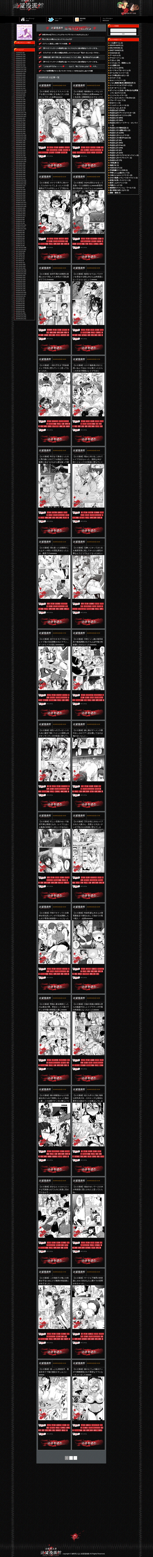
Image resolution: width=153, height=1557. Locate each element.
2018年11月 (19, 227)
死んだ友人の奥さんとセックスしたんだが (57, 39)
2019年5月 (19, 215)
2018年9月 (19, 230)
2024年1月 (19, 111)
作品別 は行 (114, 143)
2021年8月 (19, 165)
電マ (97, 974)
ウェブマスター (108, 19)
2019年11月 (19, 204)
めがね (93, 152)
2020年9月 (19, 186)
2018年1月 (19, 245)
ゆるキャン (114, 103)
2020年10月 (19, 184)
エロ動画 (96, 512)
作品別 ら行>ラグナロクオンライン (123, 155)
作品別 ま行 (114, 148)
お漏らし (94, 969)
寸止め (93, 1247)
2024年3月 (19, 107)
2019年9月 (19, 208)
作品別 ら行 (114, 153)
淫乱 (76, 974)
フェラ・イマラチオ (95, 150)
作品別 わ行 (114, 160)
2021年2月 (19, 176)
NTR (48, 603)
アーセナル (114, 55)
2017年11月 (19, 249)
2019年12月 (19, 202)
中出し (51, 244)
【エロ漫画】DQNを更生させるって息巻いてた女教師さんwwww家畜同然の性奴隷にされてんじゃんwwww (88, 185)
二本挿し (96, 244)
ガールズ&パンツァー (118, 73)
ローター (82, 517)
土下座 (92, 791)
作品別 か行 (114, 118)
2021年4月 (19, 172)
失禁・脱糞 (98, 791)
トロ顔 (60, 150)
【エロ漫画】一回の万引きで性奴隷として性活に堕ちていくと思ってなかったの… (54, 368)
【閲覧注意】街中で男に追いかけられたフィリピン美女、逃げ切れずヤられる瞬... (71, 57)
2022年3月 (19, 152)
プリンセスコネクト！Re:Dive (121, 98)
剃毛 (76, 426)
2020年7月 (19, 189)
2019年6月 (19, 214)
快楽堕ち (54, 1156)
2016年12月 (19, 270)
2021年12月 (19, 157)
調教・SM (62, 426)
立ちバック (55, 426)
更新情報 (83, 19)
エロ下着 (54, 512)
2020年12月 (19, 180)
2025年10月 (19, 71)
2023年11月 (19, 114)
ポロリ (42, 517)
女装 (82, 426)
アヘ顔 (56, 147)
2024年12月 (19, 90)
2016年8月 (19, 277)
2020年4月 (19, 195)
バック (84, 424)
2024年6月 (19, 101)
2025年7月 (19, 77)
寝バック (60, 882)
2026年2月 (19, 64)
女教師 (46, 335)
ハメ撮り (86, 150)
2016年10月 (19, 274)
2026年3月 (19, 62)
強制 (99, 335)
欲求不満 (63, 335)
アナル (51, 147)
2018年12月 (19, 225)
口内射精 (84, 1339)
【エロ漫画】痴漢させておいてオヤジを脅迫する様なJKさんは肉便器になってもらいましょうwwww (88, 277)
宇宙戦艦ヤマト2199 (117, 170)
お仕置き (61, 147)
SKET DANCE (115, 50)
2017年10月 (19, 251)
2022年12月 (19, 135)
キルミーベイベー (116, 80)
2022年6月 (19, 146)
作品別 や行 (114, 150)
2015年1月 (19, 313)
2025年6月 (19, 79)
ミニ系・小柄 (60, 1245)
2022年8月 (19, 142)
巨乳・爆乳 (52, 335)
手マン (58, 335)
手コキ (65, 517)
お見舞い (91, 603)
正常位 (49, 426)
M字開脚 (49, 330)
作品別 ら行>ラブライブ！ (119, 158)
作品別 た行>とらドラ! (118, 135)
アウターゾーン (115, 58)
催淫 (93, 700)
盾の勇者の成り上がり (118, 190)
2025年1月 (19, 88)
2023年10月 (19, 116)
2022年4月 (19, 150)
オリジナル (50, 156)
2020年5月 (19, 193)
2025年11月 (19, 69)
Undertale (114, 53)
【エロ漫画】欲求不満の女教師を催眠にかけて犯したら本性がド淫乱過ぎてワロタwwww (54, 277)
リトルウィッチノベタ (118, 105)
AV (48, 786)
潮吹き (80, 974)
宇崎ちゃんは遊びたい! (118, 173)
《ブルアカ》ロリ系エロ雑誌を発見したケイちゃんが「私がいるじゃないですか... (71, 53)
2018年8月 (19, 232)
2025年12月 (19, 68)
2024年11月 (19, 92)
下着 (86, 244)
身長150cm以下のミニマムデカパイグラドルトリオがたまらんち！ (65, 34)
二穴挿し (97, 1245)
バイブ (87, 515)
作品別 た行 (114, 133)
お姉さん (60, 512)
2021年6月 (19, 169)
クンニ (88, 147)
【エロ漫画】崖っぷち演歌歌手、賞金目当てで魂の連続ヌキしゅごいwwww (54, 1372)
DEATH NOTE (115, 45)
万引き (78, 882)
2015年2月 (19, 311)
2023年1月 (19, 133)
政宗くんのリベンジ (117, 183)
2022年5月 (19, 148)
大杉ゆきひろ (115, 168)
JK (48, 147)
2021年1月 (19, 178)
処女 (97, 1154)
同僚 (65, 1065)
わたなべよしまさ (116, 108)
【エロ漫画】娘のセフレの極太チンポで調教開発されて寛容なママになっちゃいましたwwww (88, 1372)
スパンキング (95, 1425)
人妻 (63, 424)
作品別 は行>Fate (116, 145)
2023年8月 (19, 120)
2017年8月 (19, 255)
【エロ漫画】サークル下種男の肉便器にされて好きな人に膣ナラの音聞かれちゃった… (88, 1281)
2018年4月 (19, 240)
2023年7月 (19, 122)
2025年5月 (19, 81)
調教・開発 (114, 193)
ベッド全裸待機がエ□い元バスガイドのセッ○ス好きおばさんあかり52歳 (67, 71)
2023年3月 (19, 129)
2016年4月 (19, 285)
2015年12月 (19, 292)
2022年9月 (19, 141)
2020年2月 (19, 199)
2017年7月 (19, 257)
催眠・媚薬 (53, 332)
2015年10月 (19, 296)
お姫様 (92, 1060)
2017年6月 (19, 259)
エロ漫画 (113, 65)
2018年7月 (19, 234)
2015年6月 (19, 303)
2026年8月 (19, 53)
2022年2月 (19, 154)
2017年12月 (19, 247)
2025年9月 (19, 73)
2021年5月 (19, 171)
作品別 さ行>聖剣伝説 (118, 128)
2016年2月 (19, 289)
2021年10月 (19, 161)
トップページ (30, 19)
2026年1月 (19, 66)
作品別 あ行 (114, 110)
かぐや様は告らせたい (118, 75)
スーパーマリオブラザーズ (120, 85)
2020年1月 (19, 201)
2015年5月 (19, 305)
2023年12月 (19, 112)
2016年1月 (19, 290)
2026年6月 (19, 56)
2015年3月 (19, 309)
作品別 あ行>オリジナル (119, 115)
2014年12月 (19, 315)
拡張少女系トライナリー (119, 180)
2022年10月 (19, 139)
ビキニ (50, 515)
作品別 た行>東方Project (119, 138)
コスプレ (92, 147)
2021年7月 (19, 167)
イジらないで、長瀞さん (119, 63)
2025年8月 (19, 75)
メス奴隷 (57, 152)
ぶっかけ (51, 152)
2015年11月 (19, 294)
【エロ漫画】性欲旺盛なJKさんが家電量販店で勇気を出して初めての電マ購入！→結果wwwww (88, 916)
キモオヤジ (55, 421)
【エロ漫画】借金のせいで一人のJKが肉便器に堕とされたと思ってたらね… (88, 1189)
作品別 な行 (114, 140)
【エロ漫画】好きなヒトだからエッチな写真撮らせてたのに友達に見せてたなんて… (54, 1189)
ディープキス (87, 606)
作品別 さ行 (114, 120)
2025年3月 (19, 84)
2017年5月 (19, 260)
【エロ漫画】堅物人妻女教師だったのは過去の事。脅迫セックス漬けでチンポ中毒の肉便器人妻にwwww (54, 1007)
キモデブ (58, 695)
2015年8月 (19, 300)
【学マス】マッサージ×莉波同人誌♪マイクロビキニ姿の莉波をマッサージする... (70, 48)
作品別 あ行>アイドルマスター (121, 113)
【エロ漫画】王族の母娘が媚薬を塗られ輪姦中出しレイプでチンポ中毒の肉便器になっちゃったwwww (88, 1007)
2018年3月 (19, 242)
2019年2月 (19, 221)
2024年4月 (19, 105)
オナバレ (64, 969)
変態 (62, 244)
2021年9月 (19, 163)
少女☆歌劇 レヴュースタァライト (122, 178)
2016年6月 (19, 281)
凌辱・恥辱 (57, 244)
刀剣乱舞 (113, 163)
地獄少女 (113, 165)
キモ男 (92, 421)
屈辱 (89, 335)
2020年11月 (19, 182)
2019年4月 (19, 217)
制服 (79, 335)
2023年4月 (19, 127)
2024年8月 (19, 98)
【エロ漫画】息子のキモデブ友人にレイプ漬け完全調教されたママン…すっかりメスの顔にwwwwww (54, 642)
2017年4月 (19, 262)
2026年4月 (19, 60)
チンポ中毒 (93, 238)
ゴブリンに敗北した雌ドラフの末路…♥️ (56, 44)
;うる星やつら (115, 43)
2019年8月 (19, 210)
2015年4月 (19, 307)
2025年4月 (19, 83)
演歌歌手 (58, 1430)
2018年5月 (19, 238)
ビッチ (90, 1062)
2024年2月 (19, 109)
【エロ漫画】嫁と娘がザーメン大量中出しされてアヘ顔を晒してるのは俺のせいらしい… (88, 733)
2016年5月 (19, 283)
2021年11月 (19, 159)
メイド (88, 152)
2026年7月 (19, 54)
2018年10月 (19, 229)
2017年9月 (19, 253)
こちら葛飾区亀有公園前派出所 (121, 83)
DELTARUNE (115, 48)
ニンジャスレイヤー (117, 95)
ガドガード (114, 78)
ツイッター (58, 19)
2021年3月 (19, 174)
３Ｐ (82, 786)
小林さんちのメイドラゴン (120, 175)
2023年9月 (19, 118)
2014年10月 (19, 318)
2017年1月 (19, 268)
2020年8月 (19, 187)
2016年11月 (19, 272)
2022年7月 (19, 144)
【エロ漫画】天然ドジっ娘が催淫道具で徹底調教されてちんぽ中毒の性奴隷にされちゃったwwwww (88, 642)
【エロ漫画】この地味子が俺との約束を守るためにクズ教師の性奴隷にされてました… (54, 1281)
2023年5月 (19, 126)
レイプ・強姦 (44, 244)
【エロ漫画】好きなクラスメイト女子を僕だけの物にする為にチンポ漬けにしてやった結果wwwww (54, 94)
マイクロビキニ (81, 152)
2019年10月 (19, 206)
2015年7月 (19, 302)
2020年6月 (19, 191)
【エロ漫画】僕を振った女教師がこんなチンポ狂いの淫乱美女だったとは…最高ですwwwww (54, 550)
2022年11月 (19, 137)
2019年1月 (19, 223)
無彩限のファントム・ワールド (121, 188)
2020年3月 (19, 197)
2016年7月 (19, 279)
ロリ (97, 424)
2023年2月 (19, 131)
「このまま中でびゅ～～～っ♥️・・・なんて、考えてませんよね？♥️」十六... (69, 66)
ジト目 (53, 1242)
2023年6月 (19, 124)
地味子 (66, 1339)
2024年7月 (19, 99)
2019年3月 (19, 219)
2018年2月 (19, 244)
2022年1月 (19, 156)
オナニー (61, 238)
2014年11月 (19, 317)
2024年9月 (19, 96)
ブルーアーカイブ (116, 100)
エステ (88, 421)
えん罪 (88, 877)
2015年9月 (19, 298)
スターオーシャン (116, 88)
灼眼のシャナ (115, 185)
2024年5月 (19, 103)
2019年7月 (19, 212)
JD (82, 1334)
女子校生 (84, 335)
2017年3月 (19, 264)
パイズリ (65, 150)
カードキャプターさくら (119, 70)
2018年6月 (19, 236)
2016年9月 (19, 275)
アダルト (113, 60)
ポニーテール (82, 609)
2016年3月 (19, 287)
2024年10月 (19, 94)
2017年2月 (19, 266)
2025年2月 (19, 86)
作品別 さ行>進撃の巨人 (119, 130)
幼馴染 (49, 1156)
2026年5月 (19, 58)
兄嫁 (41, 882)
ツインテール (53, 150)
